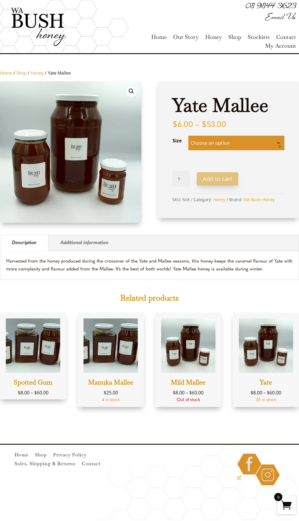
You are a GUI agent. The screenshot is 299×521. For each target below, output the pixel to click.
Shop (234, 38)
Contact (286, 38)
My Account (280, 46)
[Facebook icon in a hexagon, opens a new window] (249, 475)
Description (24, 243)
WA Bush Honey (259, 199)
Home (159, 38)
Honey (213, 38)
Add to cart (217, 179)
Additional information (84, 243)
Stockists (259, 38)
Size (177, 140)
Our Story (186, 38)
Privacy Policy (70, 455)
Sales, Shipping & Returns (45, 464)
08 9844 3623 (271, 6)
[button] (131, 91)
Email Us (280, 17)
